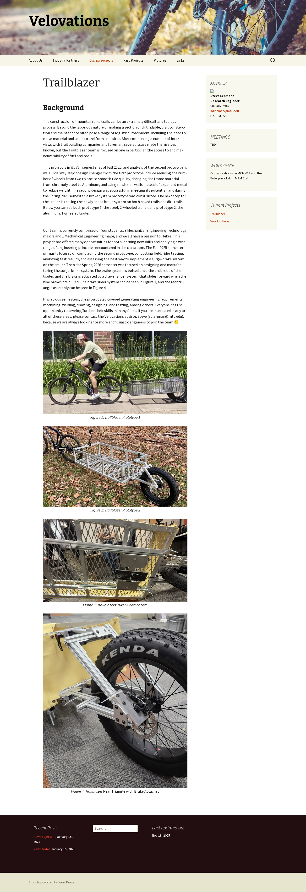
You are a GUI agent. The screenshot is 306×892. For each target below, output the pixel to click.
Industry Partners (66, 60)
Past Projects (133, 60)
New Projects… (44, 836)
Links (181, 60)
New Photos (42, 849)
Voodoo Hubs (220, 221)
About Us (36, 60)
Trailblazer (217, 214)
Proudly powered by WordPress (52, 882)
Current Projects (101, 60)
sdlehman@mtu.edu (224, 111)
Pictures (160, 60)
